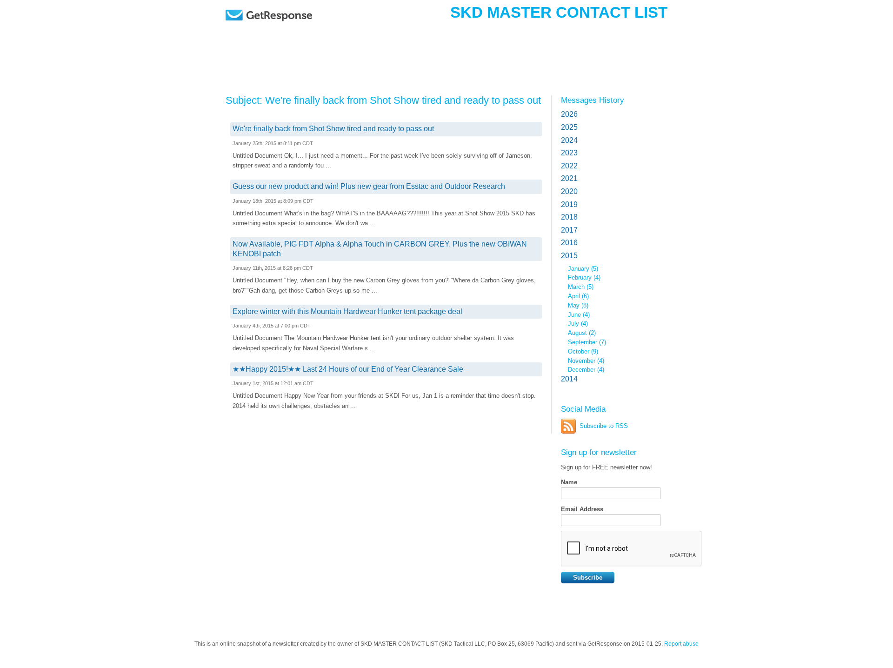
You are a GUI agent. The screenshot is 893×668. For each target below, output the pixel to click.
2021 (569, 178)
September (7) (587, 342)
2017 (569, 230)
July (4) (578, 323)
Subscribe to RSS (604, 425)
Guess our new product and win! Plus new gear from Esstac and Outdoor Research (369, 186)
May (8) (578, 305)
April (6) (578, 296)
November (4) (586, 360)
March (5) (580, 286)
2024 (569, 140)
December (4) (586, 369)
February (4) (584, 277)
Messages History (592, 100)
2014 (569, 379)
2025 (569, 127)
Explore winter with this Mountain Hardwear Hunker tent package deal (347, 311)
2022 (569, 166)
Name (569, 482)
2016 (569, 243)
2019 (569, 204)
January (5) (583, 268)
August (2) (582, 332)
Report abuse (681, 644)
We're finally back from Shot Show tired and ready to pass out (333, 129)
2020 (569, 191)
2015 (569, 256)
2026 (569, 114)
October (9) (583, 351)
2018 (569, 217)
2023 (569, 153)
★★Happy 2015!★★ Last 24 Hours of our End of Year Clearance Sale (348, 369)
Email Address (582, 509)
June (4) (579, 314)
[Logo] (293, 29)
